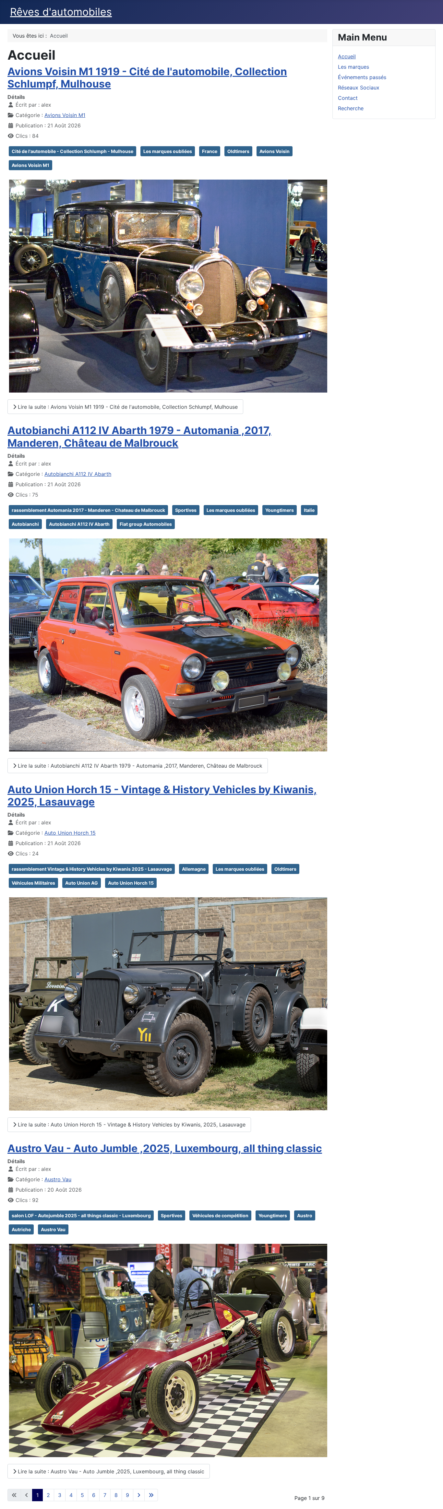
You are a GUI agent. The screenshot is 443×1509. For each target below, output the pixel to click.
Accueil (347, 56)
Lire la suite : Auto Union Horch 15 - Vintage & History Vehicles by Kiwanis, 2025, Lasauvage (130, 1124)
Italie (309, 510)
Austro (304, 1215)
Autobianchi (25, 524)
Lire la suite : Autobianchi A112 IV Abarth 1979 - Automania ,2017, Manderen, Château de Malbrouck (139, 765)
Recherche (351, 108)
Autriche (21, 1229)
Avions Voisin (274, 151)
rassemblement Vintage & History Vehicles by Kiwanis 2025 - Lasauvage (92, 869)
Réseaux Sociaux (358, 87)
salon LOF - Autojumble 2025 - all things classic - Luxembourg (81, 1215)
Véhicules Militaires (33, 883)
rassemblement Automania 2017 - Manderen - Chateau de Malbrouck (88, 510)
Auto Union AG (81, 883)
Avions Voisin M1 (64, 115)
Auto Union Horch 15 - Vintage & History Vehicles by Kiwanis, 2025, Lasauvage (162, 795)
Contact (348, 98)
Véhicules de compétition (220, 1215)
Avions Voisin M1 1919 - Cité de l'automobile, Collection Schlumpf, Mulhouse (147, 77)
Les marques (353, 67)
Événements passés (362, 77)
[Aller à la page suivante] (139, 1495)
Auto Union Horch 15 (70, 833)
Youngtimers (279, 510)
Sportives (186, 510)
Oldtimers (238, 151)
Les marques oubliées (167, 151)
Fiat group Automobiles (146, 524)
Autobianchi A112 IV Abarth (77, 474)
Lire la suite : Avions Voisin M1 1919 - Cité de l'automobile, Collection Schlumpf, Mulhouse (127, 407)
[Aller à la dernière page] (151, 1495)
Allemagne (194, 869)
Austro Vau (57, 1179)
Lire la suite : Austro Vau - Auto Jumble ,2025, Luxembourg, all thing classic (110, 1471)
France (209, 151)
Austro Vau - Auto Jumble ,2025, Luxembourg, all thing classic (164, 1148)
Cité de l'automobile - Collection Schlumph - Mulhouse (72, 151)
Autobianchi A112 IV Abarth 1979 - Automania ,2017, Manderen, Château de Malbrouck (139, 436)
